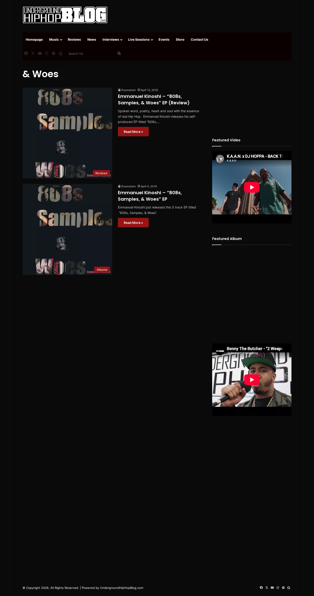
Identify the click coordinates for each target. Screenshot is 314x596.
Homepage (34, 39)
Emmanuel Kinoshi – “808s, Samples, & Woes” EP (150, 195)
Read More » (133, 132)
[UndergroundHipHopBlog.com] (65, 14)
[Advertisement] (203, 15)
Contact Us (199, 39)
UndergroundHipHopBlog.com (121, 588)
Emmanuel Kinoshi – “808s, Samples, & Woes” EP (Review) (154, 99)
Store (180, 39)
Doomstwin (128, 90)
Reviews (74, 39)
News (91, 39)
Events (164, 39)
